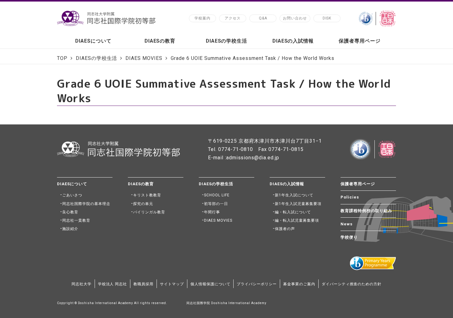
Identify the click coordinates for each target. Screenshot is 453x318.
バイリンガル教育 (149, 212)
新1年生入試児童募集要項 (298, 204)
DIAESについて (93, 41)
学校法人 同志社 (112, 284)
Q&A (263, 18)
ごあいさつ (72, 195)
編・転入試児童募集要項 (297, 220)
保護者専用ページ (360, 41)
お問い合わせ (295, 18)
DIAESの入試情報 (293, 41)
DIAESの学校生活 (226, 41)
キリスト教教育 (147, 195)
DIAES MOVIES (218, 220)
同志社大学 (81, 284)
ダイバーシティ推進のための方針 (352, 284)
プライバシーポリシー (257, 284)
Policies (350, 197)
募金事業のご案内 (299, 284)
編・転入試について (293, 212)
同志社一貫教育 (76, 220)
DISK (327, 18)
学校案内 (202, 18)
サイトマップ (172, 284)
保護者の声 (285, 229)
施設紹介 (70, 229)
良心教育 (70, 212)
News (347, 224)
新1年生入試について (294, 195)
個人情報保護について (210, 284)
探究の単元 (143, 204)
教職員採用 (143, 284)
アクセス (233, 18)
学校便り (349, 237)
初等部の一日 (216, 204)
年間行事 (212, 212)
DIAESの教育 (160, 41)
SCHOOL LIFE (217, 195)
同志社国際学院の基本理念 (86, 204)
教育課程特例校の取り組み (366, 210)
